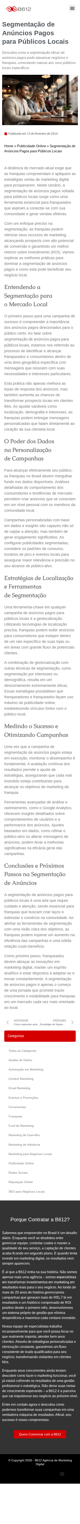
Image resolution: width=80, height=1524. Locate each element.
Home (8, 146)
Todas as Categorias (22, 1050)
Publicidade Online (31, 146)
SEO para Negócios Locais (27, 1191)
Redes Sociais (18, 1172)
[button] (72, 8)
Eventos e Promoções (23, 1097)
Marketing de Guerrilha (24, 1135)
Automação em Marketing (26, 1069)
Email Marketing (19, 1088)
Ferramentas (17, 1107)
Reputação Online (21, 1182)
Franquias (15, 1116)
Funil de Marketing (21, 1125)
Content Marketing (21, 1078)
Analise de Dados (20, 1060)
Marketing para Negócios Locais (30, 1154)
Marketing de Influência (24, 1144)
